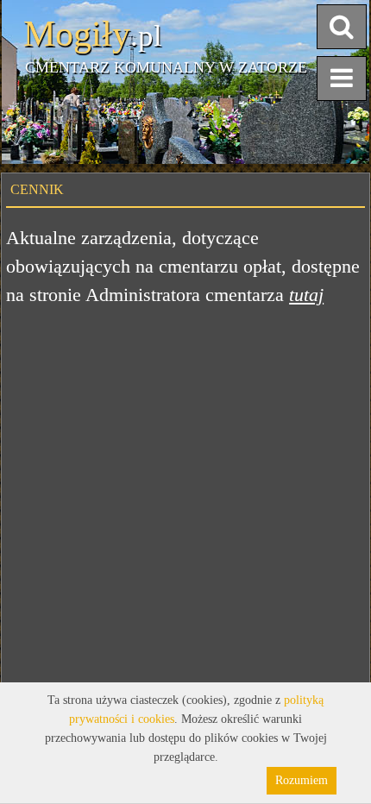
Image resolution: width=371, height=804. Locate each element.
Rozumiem (301, 780)
